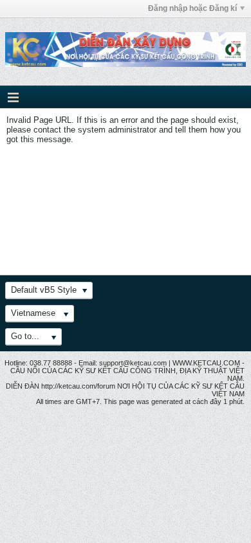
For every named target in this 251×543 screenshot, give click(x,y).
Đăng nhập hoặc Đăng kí (192, 8)
